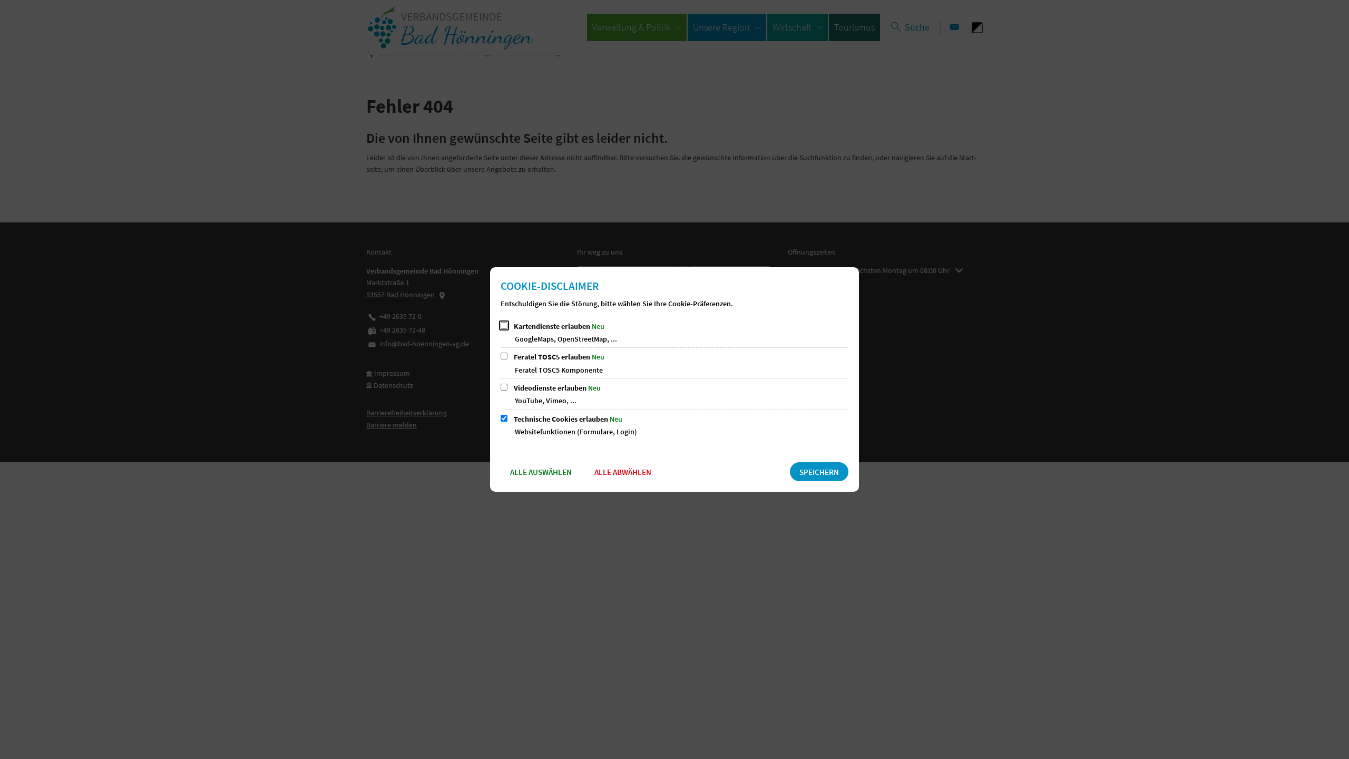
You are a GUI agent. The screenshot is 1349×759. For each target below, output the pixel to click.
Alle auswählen (541, 472)
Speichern (819, 472)
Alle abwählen (622, 472)
